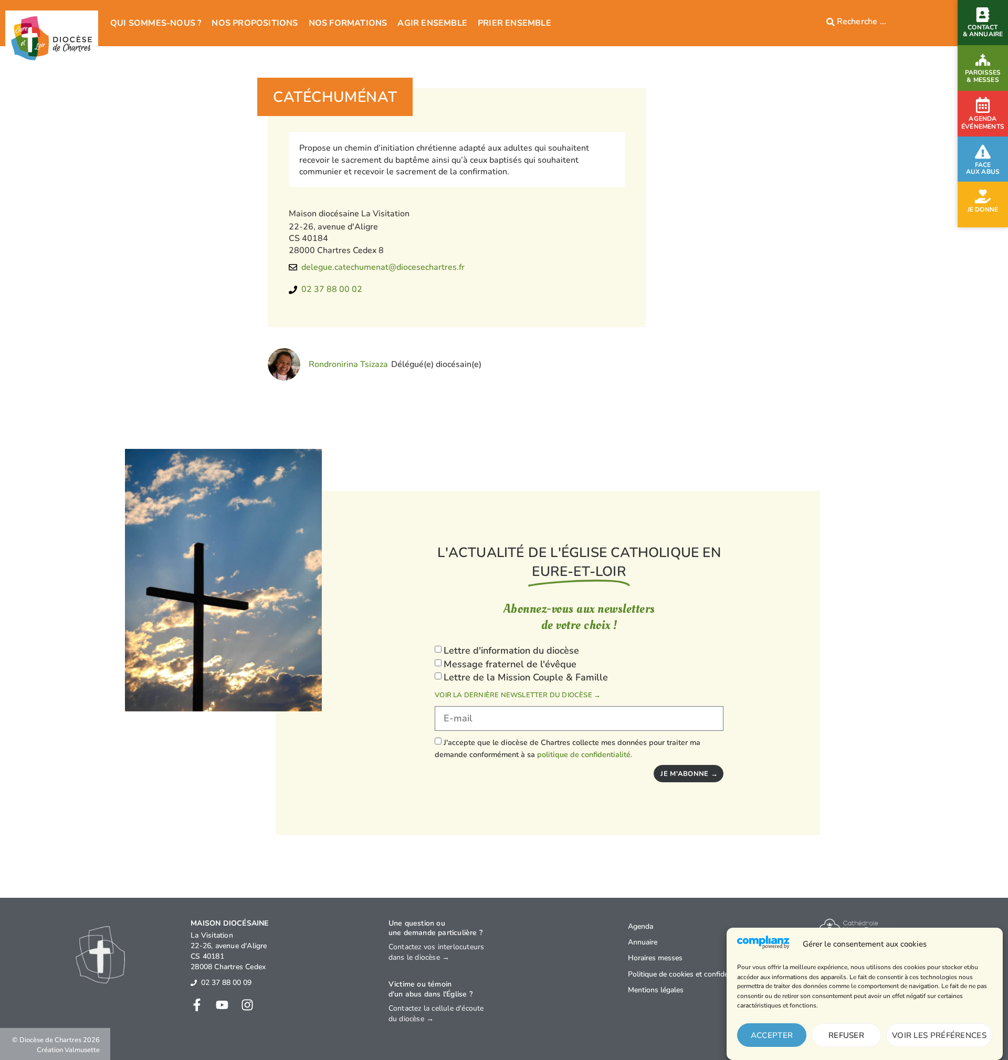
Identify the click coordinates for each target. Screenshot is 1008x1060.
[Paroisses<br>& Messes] (982, 60)
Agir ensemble (432, 23)
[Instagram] (247, 1005)
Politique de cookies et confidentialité (689, 974)
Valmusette (82, 1050)
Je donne (983, 209)
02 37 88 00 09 (226, 983)
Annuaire (642, 942)
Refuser (846, 1035)
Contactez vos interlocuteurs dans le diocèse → (436, 952)
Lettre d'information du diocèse (511, 650)
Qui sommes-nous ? (155, 23)
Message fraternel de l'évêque (510, 664)
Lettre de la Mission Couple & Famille (526, 677)
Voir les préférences (939, 1035)
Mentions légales (656, 990)
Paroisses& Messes (983, 75)
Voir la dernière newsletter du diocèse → (518, 695)
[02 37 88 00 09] (194, 983)
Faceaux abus (983, 168)
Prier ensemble (514, 23)
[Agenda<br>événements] (983, 105)
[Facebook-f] (197, 1005)
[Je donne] (983, 196)
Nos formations (348, 23)
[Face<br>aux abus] (983, 152)
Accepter (772, 1035)
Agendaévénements (982, 122)
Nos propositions (255, 23)
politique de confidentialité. (584, 754)
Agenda (640, 926)
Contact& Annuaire (983, 30)
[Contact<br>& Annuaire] (982, 14)
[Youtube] (222, 1005)
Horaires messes (655, 958)
